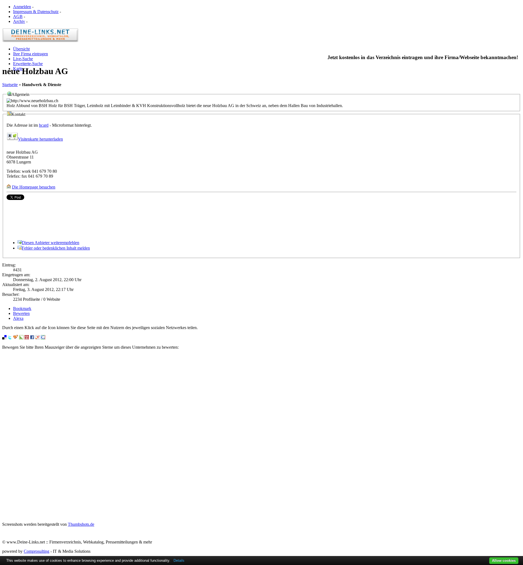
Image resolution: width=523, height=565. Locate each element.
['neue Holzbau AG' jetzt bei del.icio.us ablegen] (4, 338)
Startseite (10, 84)
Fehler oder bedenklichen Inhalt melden (56, 248)
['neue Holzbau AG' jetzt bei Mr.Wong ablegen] (27, 338)
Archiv (19, 21)
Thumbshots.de (81, 524)
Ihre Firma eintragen (30, 53)
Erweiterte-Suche (28, 63)
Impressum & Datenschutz (36, 11)
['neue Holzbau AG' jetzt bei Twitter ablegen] (10, 338)
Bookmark (22, 308)
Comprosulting (36, 551)
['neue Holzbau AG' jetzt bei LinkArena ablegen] (21, 338)
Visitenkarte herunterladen (40, 139)
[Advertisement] (261, 436)
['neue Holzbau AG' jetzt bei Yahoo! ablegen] (37, 338)
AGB (18, 16)
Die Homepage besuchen (33, 187)
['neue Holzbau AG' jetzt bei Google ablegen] (43, 338)
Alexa (18, 318)
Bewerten (21, 313)
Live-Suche (23, 58)
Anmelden (22, 6)
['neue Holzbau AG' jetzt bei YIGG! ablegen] (15, 338)
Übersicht (21, 49)
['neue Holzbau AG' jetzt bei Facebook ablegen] (32, 338)
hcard (43, 125)
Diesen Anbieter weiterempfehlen (50, 242)
